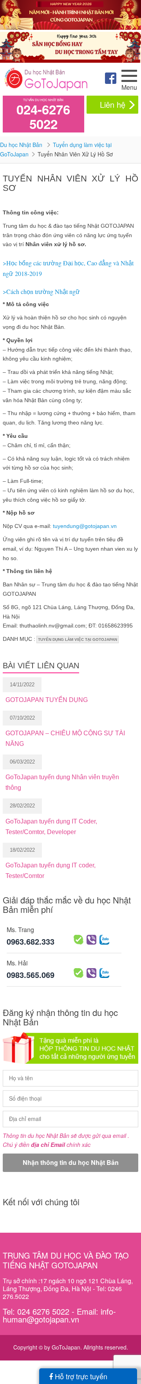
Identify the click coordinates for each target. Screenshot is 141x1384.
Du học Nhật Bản (22, 145)
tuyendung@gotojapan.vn (85, 526)
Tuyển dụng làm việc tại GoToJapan (77, 639)
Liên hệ (112, 104)
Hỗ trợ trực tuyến (80, 1376)
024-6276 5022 (43, 116)
